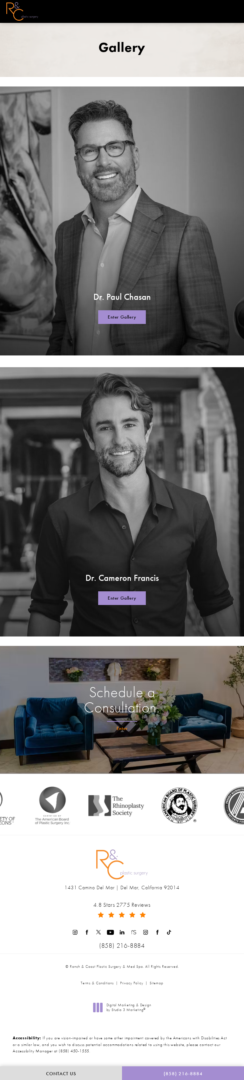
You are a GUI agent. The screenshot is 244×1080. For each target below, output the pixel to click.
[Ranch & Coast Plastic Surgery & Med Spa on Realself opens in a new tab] (134, 932)
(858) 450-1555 (74, 1051)
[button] (232, 11)
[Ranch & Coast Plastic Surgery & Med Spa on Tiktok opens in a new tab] (169, 932)
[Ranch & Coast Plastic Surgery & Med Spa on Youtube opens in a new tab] (110, 932)
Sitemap (156, 983)
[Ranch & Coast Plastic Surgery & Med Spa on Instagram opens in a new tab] (75, 932)
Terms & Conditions (97, 983)
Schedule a (122, 699)
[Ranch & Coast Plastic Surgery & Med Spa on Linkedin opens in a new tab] (122, 932)
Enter (122, 728)
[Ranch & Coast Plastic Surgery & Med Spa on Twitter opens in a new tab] (98, 932)
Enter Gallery (122, 317)
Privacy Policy (131, 983)
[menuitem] (75, 932)
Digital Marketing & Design (128, 1008)
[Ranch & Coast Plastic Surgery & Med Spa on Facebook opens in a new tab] (87, 932)
